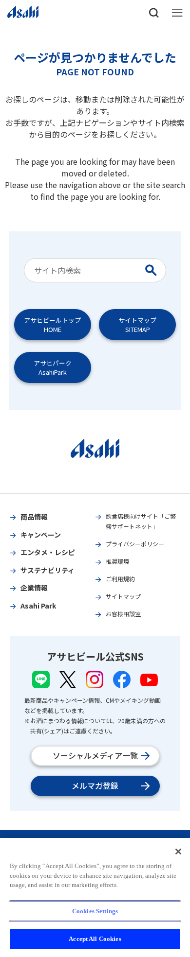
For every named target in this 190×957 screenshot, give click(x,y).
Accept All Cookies (95, 938)
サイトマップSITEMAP (137, 324)
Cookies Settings (95, 911)
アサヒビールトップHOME (52, 324)
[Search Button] (153, 270)
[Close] (178, 851)
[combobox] (86, 270)
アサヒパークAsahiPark (53, 367)
